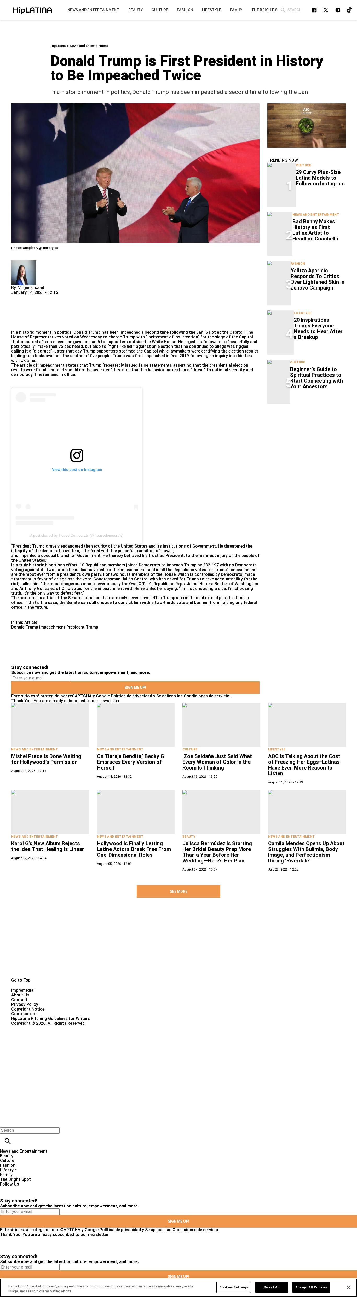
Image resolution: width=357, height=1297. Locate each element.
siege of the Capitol (233, 336)
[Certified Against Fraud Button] (30, 1027)
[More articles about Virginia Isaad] (23, 262)
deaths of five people (90, 355)
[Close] (348, 1287)
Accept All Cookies (311, 1287)
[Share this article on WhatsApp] (17, 297)
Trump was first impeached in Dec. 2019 (150, 355)
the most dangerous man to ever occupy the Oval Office (96, 583)
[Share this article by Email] (55, 297)
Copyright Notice (27, 1009)
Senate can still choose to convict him (103, 602)
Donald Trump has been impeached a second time (121, 332)
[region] (178, 1287)
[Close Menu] (6, 1121)
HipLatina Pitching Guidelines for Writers (50, 1018)
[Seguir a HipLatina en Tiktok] (349, 10)
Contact (19, 999)
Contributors (24, 1013)
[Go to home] (178, 943)
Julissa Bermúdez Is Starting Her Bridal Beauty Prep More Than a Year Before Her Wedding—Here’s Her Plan (217, 852)
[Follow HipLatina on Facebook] (314, 10)
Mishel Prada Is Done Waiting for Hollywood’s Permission (46, 759)
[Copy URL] (23, 312)
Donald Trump (24, 627)
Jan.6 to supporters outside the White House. (133, 341)
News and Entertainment (89, 46)
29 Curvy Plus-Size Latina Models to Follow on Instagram (320, 178)
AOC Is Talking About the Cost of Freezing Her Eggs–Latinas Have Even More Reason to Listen (304, 765)
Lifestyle (302, 313)
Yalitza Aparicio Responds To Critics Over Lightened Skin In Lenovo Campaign (317, 279)
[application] (306, 125)
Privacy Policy (24, 1004)
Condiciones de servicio (206, 696)
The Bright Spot (15, 1179)
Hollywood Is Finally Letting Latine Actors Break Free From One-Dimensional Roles (134, 849)
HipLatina (58, 46)
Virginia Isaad (31, 287)
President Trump (82, 627)
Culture (303, 165)
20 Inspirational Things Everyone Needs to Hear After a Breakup (318, 328)
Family (6, 1174)
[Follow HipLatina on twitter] (326, 10)
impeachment (52, 627)
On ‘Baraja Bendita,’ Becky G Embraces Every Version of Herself (130, 762)
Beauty (188, 836)
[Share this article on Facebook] (30, 297)
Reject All (272, 1287)
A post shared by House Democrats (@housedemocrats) (77, 535)
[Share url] (17, 324)
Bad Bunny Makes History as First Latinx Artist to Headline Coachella (315, 230)
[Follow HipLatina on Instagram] (338, 10)
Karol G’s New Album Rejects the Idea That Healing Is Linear (47, 846)
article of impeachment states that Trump (60, 365)
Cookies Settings (233, 1287)
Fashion (298, 263)
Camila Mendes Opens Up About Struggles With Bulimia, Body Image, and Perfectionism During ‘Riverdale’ (306, 852)
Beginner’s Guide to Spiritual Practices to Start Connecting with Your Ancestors (316, 378)
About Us (20, 995)
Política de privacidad (131, 696)
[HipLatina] (33, 10)
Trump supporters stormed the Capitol (120, 351)
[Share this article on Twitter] (43, 297)
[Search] (283, 10)
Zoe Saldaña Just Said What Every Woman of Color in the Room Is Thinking (217, 762)
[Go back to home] (146, 1044)
